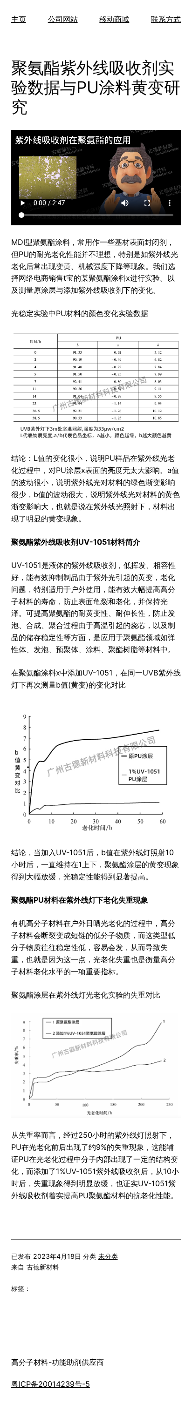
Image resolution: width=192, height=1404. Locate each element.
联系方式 (166, 19)
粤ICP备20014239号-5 (50, 1384)
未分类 (108, 1256)
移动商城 (114, 19)
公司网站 (63, 19)
